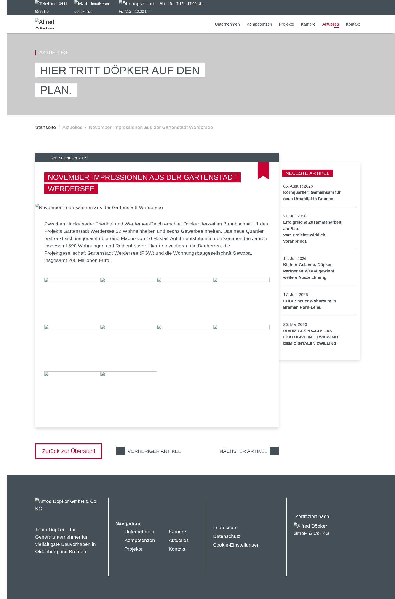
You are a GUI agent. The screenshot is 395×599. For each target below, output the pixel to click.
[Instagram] (339, 7)
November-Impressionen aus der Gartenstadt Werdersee (151, 127)
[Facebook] (331, 7)
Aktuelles (72, 127)
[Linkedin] (348, 7)
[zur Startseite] (52, 23)
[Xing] (356, 7)
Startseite (45, 127)
